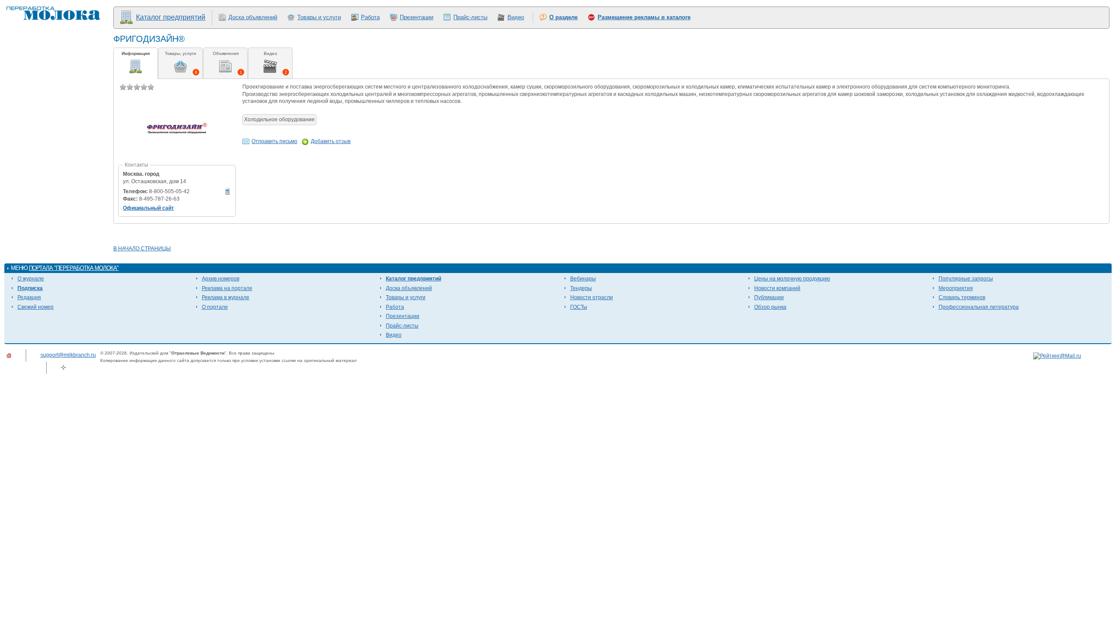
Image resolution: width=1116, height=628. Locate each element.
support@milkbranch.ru (68, 355)
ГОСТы (578, 307)
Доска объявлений (252, 17)
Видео (515, 17)
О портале (215, 307)
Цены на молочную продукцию (792, 279)
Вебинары (583, 279)
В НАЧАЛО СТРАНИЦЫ (142, 249)
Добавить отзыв (330, 141)
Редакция (29, 297)
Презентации (416, 17)
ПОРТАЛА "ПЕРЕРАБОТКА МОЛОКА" (74, 268)
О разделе (563, 17)
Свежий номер (35, 307)
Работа (370, 17)
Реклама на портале (227, 288)
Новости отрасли (591, 297)
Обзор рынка (770, 307)
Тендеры (581, 288)
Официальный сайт (148, 208)
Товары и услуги (319, 17)
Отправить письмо (274, 141)
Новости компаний (777, 288)
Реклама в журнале (225, 297)
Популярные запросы (966, 279)
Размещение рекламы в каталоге (644, 17)
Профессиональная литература (979, 307)
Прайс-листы (470, 17)
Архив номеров (220, 279)
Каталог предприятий (170, 17)
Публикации (769, 297)
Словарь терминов (962, 297)
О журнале (30, 279)
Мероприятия (956, 288)
